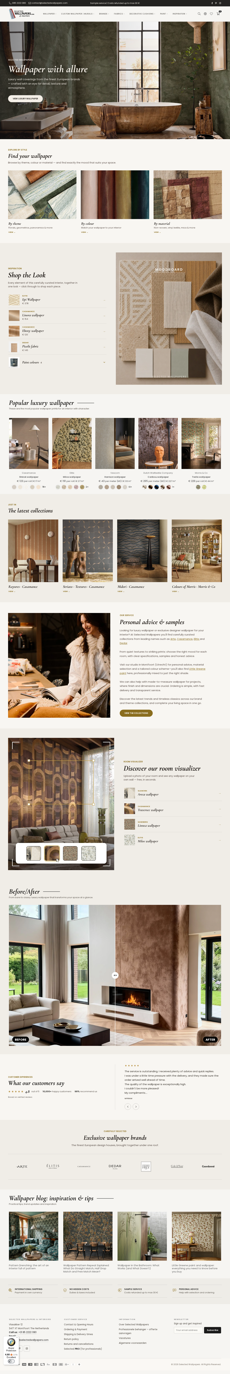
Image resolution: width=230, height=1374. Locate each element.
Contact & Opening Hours (78, 1324)
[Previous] (5, 1245)
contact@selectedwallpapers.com (50, 3)
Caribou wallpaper (158, 477)
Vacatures (125, 1338)
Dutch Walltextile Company (158, 473)
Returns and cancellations (78, 1344)
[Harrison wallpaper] (115, 443)
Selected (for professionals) (83, 1349)
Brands (103, 14)
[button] (218, 14)
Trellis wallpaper (201, 477)
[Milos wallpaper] (72, 443)
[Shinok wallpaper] (28, 443)
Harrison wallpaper (115, 477)
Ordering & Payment (75, 1329)
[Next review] (136, 1106)
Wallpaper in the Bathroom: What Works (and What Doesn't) (138, 1267)
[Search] (199, 14)
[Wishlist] (211, 14)
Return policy (71, 1339)
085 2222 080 (19, 3)
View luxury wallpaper (25, 98)
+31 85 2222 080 (28, 1332)
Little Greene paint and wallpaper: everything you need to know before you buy (195, 1268)
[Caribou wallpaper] (158, 443)
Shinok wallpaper (28, 477)
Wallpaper (49, 14)
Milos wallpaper (72, 477)
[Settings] (205, 14)
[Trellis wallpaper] (201, 443)
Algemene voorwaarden (132, 1343)
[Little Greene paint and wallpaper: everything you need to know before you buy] (196, 1236)
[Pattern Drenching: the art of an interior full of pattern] (33, 1236)
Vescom (115, 473)
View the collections (136, 713)
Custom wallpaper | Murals (77, 14)
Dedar (123, 643)
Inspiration (179, 14)
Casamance (29, 473)
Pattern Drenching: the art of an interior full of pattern (29, 1267)
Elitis (72, 473)
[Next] (224, 1245)
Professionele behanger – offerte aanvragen (138, 1331)
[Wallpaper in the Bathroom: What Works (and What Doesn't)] (142, 1236)
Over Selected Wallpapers (134, 1324)
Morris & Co (201, 473)
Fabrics (118, 14)
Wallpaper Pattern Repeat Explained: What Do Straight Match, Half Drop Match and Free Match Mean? (86, 1268)
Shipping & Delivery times (78, 1334)
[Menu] (17, 1338)
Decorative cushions (141, 14)
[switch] (11, 1361)
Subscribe (212, 1330)
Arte (173, 639)
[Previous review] (128, 1106)
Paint (163, 14)
